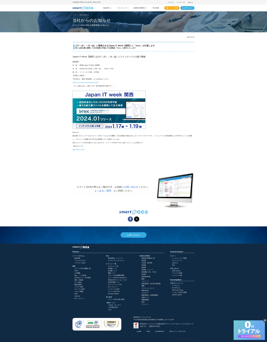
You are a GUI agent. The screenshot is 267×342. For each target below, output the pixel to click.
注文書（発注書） (147, 263)
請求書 (144, 260)
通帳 (143, 286)
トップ (74, 14)
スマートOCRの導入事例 (116, 299)
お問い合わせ (131, 187)
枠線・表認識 (78, 280)
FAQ (173, 265)
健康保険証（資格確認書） (150, 295)
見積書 (144, 265)
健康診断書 (145, 300)
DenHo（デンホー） (115, 305)
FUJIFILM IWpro (113, 294)
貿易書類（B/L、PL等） (149, 272)
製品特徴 (77, 258)
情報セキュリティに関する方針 (177, 331)
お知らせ (190, 2)
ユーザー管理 (78, 287)
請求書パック (112, 268)
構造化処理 (78, 284)
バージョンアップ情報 (179, 258)
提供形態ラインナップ (115, 258)
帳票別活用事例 (139, 8)
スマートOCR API (114, 291)
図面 (143, 279)
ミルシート (145, 281)
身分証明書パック (114, 282)
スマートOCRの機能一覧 (82, 268)
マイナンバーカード (148, 288)
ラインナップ (122, 8)
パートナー (180, 2)
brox (110, 309)
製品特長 (106, 8)
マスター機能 (78, 291)
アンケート (145, 304)
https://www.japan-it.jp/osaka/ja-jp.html (85, 82)
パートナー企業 (177, 275)
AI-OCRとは (176, 288)
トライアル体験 (177, 273)
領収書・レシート (147, 270)
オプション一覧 (113, 266)
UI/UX (76, 271)
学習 (75, 294)
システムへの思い (80, 263)
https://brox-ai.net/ (78, 149)
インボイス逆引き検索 (179, 292)
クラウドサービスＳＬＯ (116, 260)
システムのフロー (80, 260)
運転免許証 (145, 290)
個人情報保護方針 (159, 331)
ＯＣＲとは (175, 285)
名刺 (143, 302)
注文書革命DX (113, 307)
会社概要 (139, 331)
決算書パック (112, 271)
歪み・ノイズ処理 (80, 275)
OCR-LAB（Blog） (178, 290)
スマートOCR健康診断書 (116, 275)
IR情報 (148, 331)
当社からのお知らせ (84, 14)
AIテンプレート (79, 298)
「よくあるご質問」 (102, 190)
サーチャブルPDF (114, 289)
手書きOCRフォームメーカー (117, 280)
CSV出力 (77, 296)
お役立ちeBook (177, 294)
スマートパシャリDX (115, 284)
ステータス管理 (79, 289)
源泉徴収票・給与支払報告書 (151, 283)
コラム (170, 2)
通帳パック (111, 273)
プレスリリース (177, 260)
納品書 (144, 267)
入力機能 (77, 273)
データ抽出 (78, 282)
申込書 (144, 274)
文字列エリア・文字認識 (82, 277)
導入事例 (156, 8)
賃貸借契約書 (146, 276)
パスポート (145, 293)
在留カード (145, 297)
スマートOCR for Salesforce (117, 277)
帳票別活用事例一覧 (148, 258)
